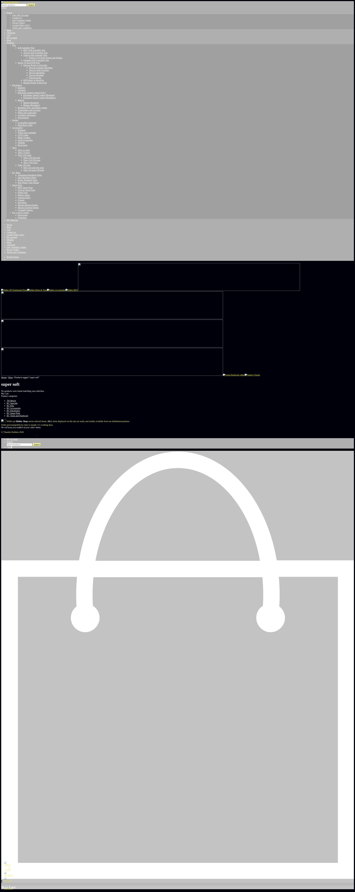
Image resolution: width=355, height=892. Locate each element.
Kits (14, 45)
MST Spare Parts (25, 187)
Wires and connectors (27, 113)
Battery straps (24, 195)
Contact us (11, 232)
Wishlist (10, 240)
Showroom (22, 215)
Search (31, 5)
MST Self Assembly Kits (34, 50)
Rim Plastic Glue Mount (28, 182)
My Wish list (12, 220)
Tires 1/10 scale (24, 155)
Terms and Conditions (21, 28)
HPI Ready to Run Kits (33, 80)
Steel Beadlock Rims (27, 177)
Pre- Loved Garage (20, 212)
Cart (8, 35)
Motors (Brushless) (31, 105)
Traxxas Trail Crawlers (39, 70)
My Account (12, 439)
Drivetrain (22, 202)
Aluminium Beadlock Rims (30, 175)
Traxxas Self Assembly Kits (35, 53)
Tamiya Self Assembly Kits (35, 55)
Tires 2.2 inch (24, 150)
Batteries (21, 88)
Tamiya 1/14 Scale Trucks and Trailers (45, 58)
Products (10, 43)
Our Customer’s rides (21, 20)
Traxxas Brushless (37, 73)
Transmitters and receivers (29, 110)
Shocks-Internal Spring (28, 205)
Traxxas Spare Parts (26, 190)
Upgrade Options (25, 210)
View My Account (20, 15)
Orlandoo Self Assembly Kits (36, 60)
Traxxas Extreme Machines (41, 68)
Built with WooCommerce (25, 434)
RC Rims (16, 172)
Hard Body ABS (25, 125)
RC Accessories (14, 408)
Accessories (17, 128)
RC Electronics (13, 411)
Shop (9, 30)
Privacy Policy (18, 23)
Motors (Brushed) (31, 103)
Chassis (21, 200)
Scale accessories (25, 140)
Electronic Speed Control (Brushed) (39, 95)
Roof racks (22, 145)
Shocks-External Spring (28, 207)
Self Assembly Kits (26, 48)
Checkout (11, 33)
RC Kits (10, 406)
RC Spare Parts (13, 413)
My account (12, 38)
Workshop (22, 217)
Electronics (17, 85)
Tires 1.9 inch (24, 153)
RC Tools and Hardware (17, 416)
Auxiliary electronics (27, 115)
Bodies (15, 120)
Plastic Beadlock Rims (27, 180)
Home (9, 13)
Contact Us (17, 18)
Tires (14, 148)
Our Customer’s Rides (16, 247)
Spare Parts (17, 185)
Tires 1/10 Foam (30, 163)
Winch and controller (27, 133)
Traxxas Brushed (36, 75)
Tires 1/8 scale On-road (33, 167)
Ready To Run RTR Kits (29, 63)
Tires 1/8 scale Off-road (33, 170)
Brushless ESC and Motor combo (32, 108)
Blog (9, 40)
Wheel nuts (23, 192)
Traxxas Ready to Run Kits (35, 65)
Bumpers (22, 130)
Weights (21, 143)
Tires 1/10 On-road (31, 158)
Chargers (22, 90)
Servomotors (23, 118)
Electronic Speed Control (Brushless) (39, 98)
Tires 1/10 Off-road (31, 160)
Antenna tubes (24, 197)
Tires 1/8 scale (24, 165)
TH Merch (11, 401)
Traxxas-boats (35, 78)
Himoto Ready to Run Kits (35, 83)
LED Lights (23, 135)
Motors (21, 100)
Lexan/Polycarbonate (27, 123)
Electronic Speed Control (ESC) (32, 93)
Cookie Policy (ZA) (21, 25)
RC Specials (12, 403)
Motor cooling (24, 138)
